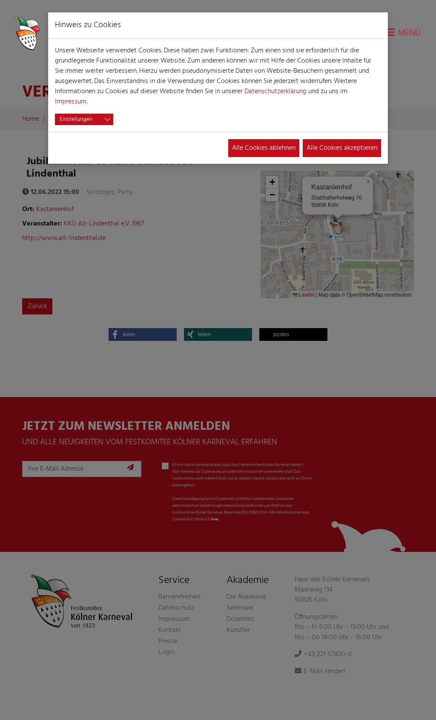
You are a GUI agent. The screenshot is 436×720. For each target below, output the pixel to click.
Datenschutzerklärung (275, 91)
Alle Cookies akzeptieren (342, 148)
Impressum (70, 101)
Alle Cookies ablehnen (263, 148)
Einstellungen (76, 119)
